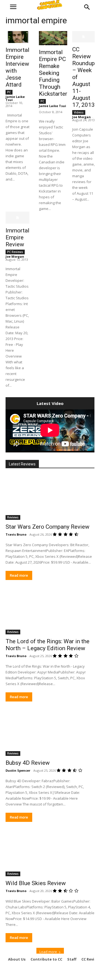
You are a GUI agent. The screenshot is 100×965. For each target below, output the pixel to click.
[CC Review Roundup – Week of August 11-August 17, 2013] (83, 36)
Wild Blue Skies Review (36, 883)
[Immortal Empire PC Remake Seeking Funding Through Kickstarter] (53, 38)
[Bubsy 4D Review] (50, 733)
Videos (79, 112)
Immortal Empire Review (17, 237)
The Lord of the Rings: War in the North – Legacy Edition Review (47, 645)
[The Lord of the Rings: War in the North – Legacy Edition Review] (50, 612)
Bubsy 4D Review (28, 762)
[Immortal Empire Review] (17, 218)
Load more (48, 951)
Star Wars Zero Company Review (47, 526)
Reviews (13, 517)
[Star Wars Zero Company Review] (50, 497)
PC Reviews (15, 252)
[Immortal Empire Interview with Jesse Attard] (17, 37)
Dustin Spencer (18, 770)
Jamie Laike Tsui (52, 106)
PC (9, 92)
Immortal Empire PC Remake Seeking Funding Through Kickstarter (53, 73)
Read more (19, 575)
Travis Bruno (16, 534)
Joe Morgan (81, 117)
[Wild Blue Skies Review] (50, 854)
